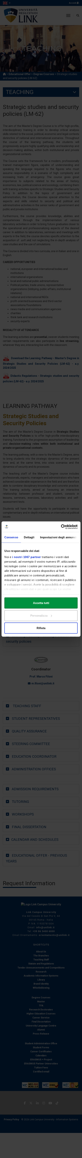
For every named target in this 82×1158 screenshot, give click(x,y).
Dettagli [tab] (29, 537)
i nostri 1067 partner (26, 556)
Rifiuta (41, 628)
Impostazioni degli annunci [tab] (58, 537)
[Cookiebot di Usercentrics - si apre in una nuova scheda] (61, 526)
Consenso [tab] (11, 537)
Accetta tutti (41, 603)
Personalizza (38, 615)
